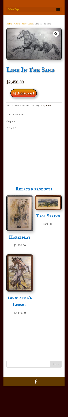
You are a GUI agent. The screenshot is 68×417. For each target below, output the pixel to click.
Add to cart (25, 93)
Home (9, 23)
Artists (17, 23)
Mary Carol (27, 23)
